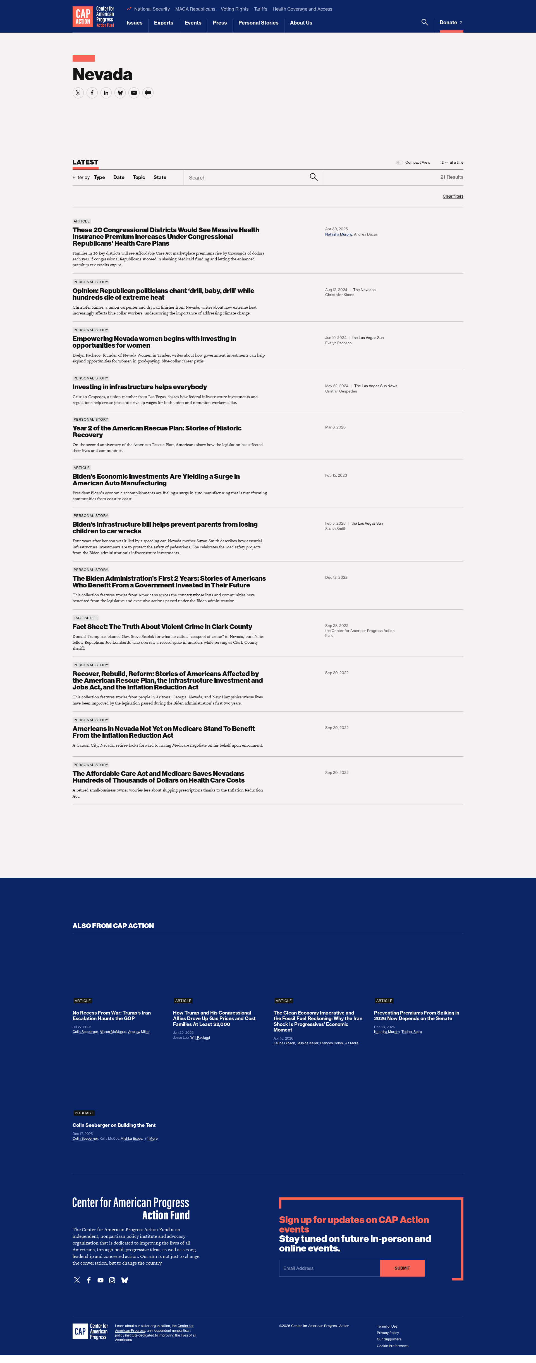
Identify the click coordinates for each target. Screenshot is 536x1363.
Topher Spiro (411, 1032)
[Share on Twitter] (78, 92)
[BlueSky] (124, 1280)
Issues (135, 23)
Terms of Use (387, 1326)
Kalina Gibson (284, 1043)
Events (193, 23)
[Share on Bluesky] (120, 92)
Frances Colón (331, 1043)
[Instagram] (112, 1280)
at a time (456, 162)
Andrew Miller (139, 1032)
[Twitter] (77, 1280)
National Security (152, 9)
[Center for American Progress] (83, 16)
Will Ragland (200, 1037)
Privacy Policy (388, 1333)
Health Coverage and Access (302, 9)
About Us (301, 23)
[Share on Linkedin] (106, 92)
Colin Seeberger (85, 1032)
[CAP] (91, 1332)
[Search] (425, 26)
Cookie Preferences (392, 1346)
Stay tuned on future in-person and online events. (355, 1234)
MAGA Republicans (195, 9)
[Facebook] (88, 1280)
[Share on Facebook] (92, 92)
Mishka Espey (131, 1138)
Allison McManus (113, 1032)
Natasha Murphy (338, 234)
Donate (449, 22)
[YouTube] (100, 1280)
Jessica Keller (307, 1043)
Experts (163, 23)
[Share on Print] (148, 92)
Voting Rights (235, 9)
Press (220, 23)
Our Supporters (389, 1339)
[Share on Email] (134, 92)
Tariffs (260, 9)
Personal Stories (258, 23)
